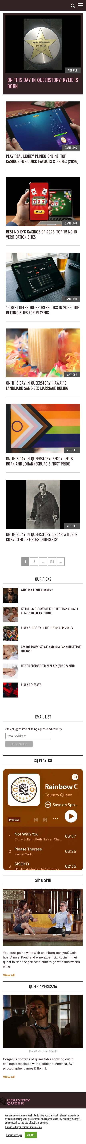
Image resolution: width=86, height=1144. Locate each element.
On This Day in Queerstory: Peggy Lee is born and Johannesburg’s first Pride (39, 461)
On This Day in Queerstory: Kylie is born (42, 82)
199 (52, 561)
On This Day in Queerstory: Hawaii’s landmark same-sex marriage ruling (37, 385)
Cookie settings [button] (14, 1135)
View (6, 975)
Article (73, 70)
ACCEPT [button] (30, 1135)
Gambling (71, 147)
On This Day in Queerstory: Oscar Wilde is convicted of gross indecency (41, 536)
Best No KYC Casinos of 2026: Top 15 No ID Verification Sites (41, 234)
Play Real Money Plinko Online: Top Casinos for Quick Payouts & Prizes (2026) (42, 158)
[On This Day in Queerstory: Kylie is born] (43, 44)
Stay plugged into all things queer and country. (34, 729)
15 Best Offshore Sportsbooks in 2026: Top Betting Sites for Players (42, 310)
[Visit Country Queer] (15, 1101)
